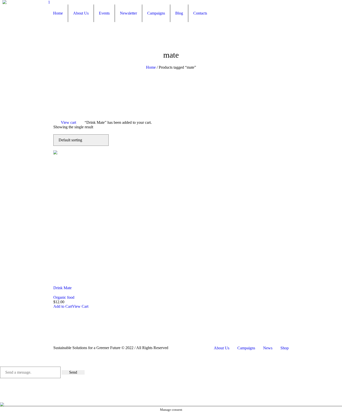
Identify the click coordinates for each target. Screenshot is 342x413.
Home (151, 67)
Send (73, 372)
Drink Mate (62, 288)
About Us (221, 348)
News (267, 348)
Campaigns (246, 348)
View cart (68, 122)
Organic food (63, 297)
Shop (284, 348)
